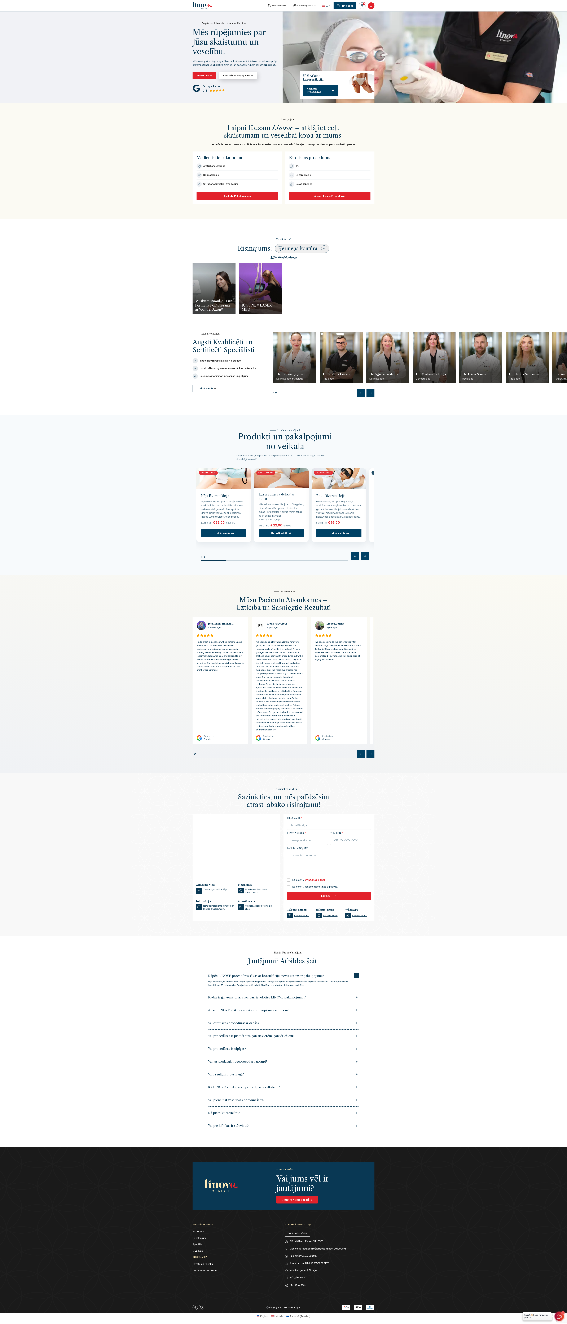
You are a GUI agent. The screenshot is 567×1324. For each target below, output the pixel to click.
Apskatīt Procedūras (314, 90)
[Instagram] (201, 1307)
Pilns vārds (294, 818)
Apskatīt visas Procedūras (329, 196)
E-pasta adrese (296, 833)
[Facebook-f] (195, 1307)
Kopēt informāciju (297, 1233)
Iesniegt (326, 896)
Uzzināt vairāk (222, 533)
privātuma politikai (314, 879)
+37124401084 (301, 915)
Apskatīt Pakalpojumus (237, 196)
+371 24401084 (279, 5)
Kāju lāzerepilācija (215, 496)
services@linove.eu (306, 5)
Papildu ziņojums (297, 848)
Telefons (336, 833)
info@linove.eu (330, 915)
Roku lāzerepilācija (331, 496)
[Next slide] (370, 393)
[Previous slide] (361, 393)
